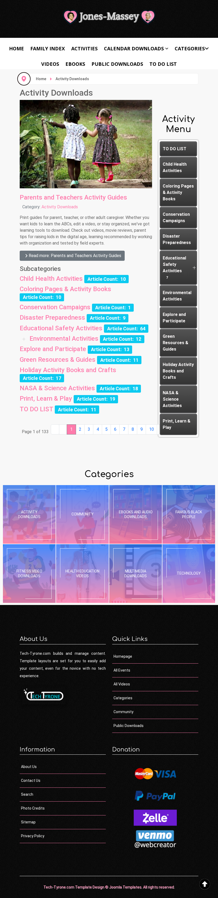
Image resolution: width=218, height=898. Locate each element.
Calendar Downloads (134, 48)
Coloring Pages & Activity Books (65, 289)
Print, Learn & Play (46, 398)
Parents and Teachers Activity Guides (73, 197)
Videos (50, 64)
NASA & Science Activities (57, 388)
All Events (122, 670)
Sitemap (28, 822)
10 (151, 429)
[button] (194, 268)
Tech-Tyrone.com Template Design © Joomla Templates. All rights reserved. (109, 887)
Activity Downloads (59, 206)
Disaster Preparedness (52, 317)
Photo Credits (33, 808)
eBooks (75, 64)
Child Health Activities (51, 278)
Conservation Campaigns (55, 307)
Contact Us (30, 780)
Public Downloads (117, 64)
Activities (84, 48)
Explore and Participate (53, 349)
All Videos (122, 684)
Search (27, 794)
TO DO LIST (163, 64)
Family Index (47, 48)
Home (16, 48)
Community (123, 712)
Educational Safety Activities (61, 328)
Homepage (123, 656)
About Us (29, 767)
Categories (190, 48)
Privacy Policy (32, 836)
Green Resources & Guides (57, 359)
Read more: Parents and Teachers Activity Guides (74, 255)
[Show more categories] (25, 339)
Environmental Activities (64, 338)
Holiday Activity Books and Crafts (68, 370)
